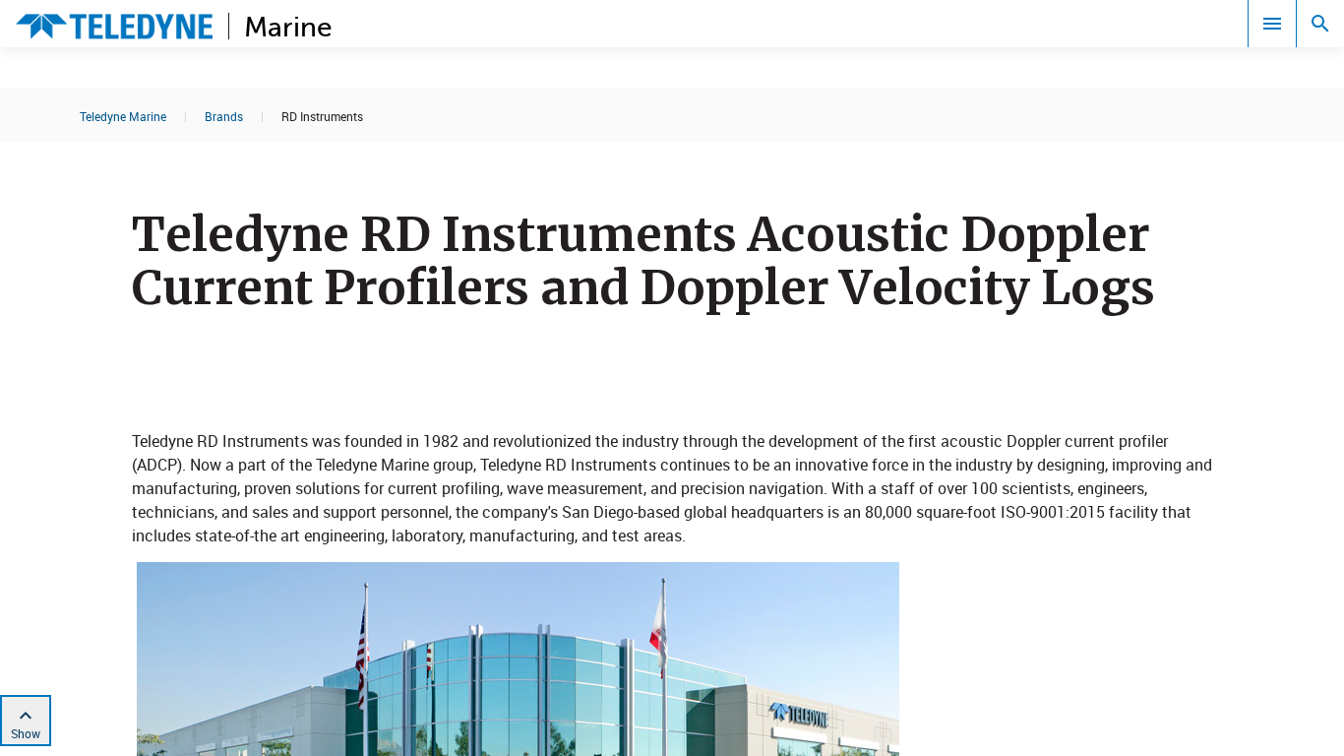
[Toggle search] (1320, 23)
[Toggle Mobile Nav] (1272, 23)
